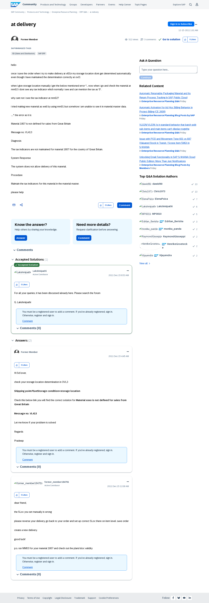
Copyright (47, 598)
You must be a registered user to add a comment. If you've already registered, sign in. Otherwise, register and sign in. (67, 313)
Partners (100, 4)
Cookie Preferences (109, 598)
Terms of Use (33, 598)
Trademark (79, 598)
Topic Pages (141, 4)
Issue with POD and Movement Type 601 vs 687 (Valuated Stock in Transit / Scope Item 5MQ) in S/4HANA (165, 143)
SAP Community (17, 12)
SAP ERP (41, 53)
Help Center (125, 4)
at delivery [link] (94, 12)
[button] (185, 39)
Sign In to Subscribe (181, 24)
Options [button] (196, 24)
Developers (87, 4)
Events (111, 4)
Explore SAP (179, 4)
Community (29, 4)
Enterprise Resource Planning (64, 12)
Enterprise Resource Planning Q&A (161, 101)
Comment (124, 205)
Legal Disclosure (63, 598)
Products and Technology (53, 4)
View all (143, 263)
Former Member (29, 39)
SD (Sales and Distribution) (23, 53)
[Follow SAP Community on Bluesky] (178, 598)
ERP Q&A (83, 12)
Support (92, 598)
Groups (73, 4)
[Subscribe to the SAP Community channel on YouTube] (184, 598)
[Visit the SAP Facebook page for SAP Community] (173, 598)
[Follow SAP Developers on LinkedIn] (189, 598)
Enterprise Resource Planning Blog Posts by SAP (168, 115)
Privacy (20, 598)
